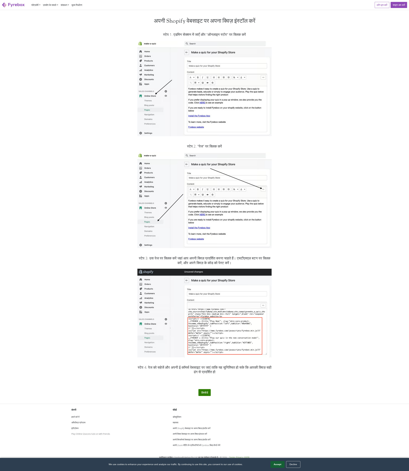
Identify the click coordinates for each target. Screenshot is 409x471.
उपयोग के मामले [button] (49, 5)
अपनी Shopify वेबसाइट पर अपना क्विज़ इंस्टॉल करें (191, 428)
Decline (293, 464)
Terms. (232, 457)
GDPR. (247, 457)
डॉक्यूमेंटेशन (177, 416)
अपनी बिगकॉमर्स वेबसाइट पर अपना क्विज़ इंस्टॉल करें (191, 439)
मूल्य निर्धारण (77, 5)
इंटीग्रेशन (74, 428)
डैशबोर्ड (204, 392)
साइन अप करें (399, 5)
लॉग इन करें (382, 5)
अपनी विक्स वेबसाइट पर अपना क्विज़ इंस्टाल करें (190, 433)
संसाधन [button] (64, 5)
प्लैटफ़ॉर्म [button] (35, 5)
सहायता (175, 422)
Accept (277, 464)
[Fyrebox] (13, 5)
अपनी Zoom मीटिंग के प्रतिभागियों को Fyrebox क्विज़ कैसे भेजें (196, 445)
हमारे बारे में (75, 416)
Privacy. (239, 457)
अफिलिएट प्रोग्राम (78, 422)
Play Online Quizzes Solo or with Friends (90, 433)
